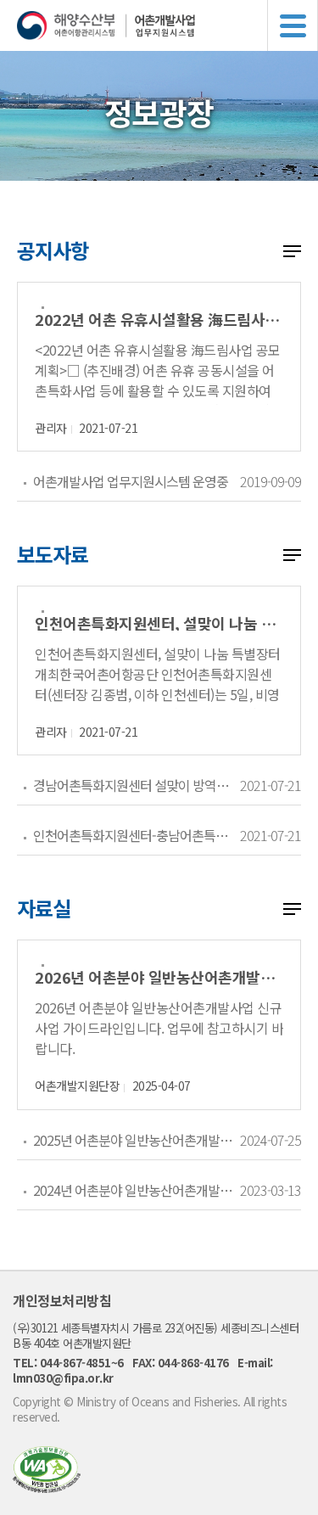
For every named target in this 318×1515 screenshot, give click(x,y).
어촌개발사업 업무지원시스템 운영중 (130, 481)
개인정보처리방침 (62, 1300)
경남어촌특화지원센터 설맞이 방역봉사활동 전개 (136, 785)
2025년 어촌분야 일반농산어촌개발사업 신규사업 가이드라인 (136, 1140)
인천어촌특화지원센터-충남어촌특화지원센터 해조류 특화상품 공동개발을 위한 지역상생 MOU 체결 (136, 835)
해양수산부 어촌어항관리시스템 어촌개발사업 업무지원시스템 (167, 25)
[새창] (47, 1487)
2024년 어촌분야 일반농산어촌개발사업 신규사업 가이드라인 (136, 1190)
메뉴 (292, 25)
